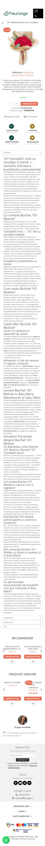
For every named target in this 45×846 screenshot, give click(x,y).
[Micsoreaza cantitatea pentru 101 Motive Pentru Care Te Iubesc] (10, 104)
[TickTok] (25, 783)
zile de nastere (28, 366)
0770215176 (24, 795)
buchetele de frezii (10, 431)
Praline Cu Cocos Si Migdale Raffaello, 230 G (12, 647)
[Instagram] (29, 783)
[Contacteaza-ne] (36, 15)
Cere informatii (31, 116)
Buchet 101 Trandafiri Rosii (33, 683)
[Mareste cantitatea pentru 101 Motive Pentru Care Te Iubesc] (17, 104)
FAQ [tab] (5, 627)
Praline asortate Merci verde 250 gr (33, 647)
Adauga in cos (29, 104)
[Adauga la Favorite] (12, 662)
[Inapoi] (2, 23)
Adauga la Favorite (13, 116)
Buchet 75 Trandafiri (12, 682)
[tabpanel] (22, 48)
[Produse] (36, 11)
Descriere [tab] (7, 153)
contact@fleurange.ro (24, 798)
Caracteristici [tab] (8, 618)
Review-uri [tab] (8, 622)
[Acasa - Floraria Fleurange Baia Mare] (16, 13)
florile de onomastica (17, 385)
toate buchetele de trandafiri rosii (20, 376)
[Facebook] (16, 783)
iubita (6, 351)
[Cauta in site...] (36, 25)
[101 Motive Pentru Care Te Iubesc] (22, 48)
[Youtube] (20, 783)
